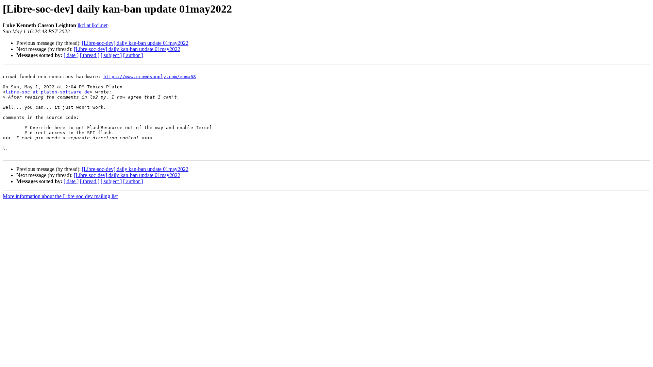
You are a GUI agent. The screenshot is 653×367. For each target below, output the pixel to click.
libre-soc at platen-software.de (47, 91)
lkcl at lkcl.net (92, 25)
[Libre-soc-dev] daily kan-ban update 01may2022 (135, 43)
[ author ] (133, 55)
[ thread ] (89, 55)
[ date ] (71, 55)
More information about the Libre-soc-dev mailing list (60, 196)
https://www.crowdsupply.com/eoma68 (149, 76)
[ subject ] (111, 55)
